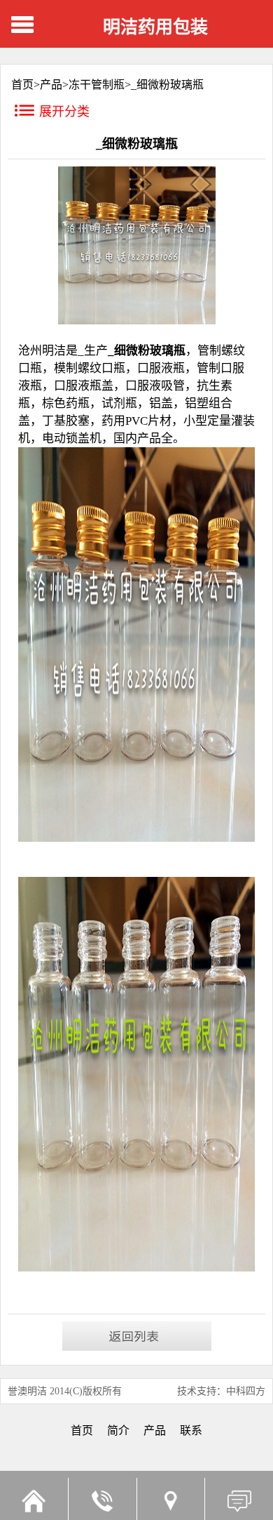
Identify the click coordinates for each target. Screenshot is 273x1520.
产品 (51, 85)
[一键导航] (170, 1499)
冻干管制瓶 (97, 85)
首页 (82, 1430)
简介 (118, 1430)
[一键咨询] (102, 1499)
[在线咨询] (238, 1499)
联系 (191, 1430)
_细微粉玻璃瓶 (167, 85)
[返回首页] (34, 1499)
